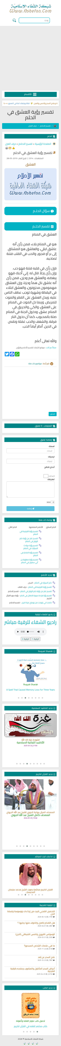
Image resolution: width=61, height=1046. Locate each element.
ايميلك (51, 456)
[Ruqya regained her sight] (30, 669)
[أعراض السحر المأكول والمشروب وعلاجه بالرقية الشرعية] (56, 972)
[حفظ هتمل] (10, 148)
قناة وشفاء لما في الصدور (25, 103)
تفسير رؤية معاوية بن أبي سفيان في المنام (29, 561)
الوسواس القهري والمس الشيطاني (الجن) (35, 934)
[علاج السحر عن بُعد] (56, 961)
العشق (52, 414)
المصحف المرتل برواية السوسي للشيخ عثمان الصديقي (30, 817)
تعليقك (50, 479)
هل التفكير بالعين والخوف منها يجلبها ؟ (36, 923)
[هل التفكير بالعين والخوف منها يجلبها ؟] (56, 927)
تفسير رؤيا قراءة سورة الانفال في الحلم (36, 595)
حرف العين (32, 126)
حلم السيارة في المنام (43, 583)
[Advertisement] (30, 58)
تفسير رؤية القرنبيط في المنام (29, 533)
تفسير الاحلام (45, 126)
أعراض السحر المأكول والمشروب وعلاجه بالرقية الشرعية (32, 969)
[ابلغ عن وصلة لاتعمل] (13, 148)
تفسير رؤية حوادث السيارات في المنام (30, 547)
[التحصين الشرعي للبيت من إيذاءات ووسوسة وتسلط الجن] (56, 915)
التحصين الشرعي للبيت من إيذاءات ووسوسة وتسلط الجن (31, 912)
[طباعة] (6, 148)
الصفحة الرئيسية (42, 143)
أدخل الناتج (49, 467)
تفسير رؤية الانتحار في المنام (29, 554)
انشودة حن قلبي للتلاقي (30, 745)
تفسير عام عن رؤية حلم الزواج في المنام (29, 540)
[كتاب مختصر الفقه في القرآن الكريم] (30, 1005)
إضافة (29, 508)
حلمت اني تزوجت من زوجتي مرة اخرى (37, 602)
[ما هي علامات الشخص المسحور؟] (56, 949)
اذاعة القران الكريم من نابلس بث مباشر (30, 889)
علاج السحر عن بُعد (46, 957)
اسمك (51, 446)
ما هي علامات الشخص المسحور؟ (39, 946)
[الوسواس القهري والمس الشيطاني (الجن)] (56, 938)
